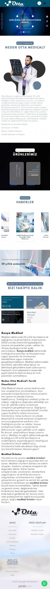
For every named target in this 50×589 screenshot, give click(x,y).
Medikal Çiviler (14, 183)
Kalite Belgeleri (12, 542)
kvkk (12, 575)
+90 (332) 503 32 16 (2, 21)
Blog (12, 553)
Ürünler (12, 538)
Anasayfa (12, 530)
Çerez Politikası (12, 571)
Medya (12, 545)
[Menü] (44, 3)
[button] (21, 32)
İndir (29, 300)
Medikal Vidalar (31, 183)
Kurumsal (12, 534)
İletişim (31, 315)
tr (39, 3)
